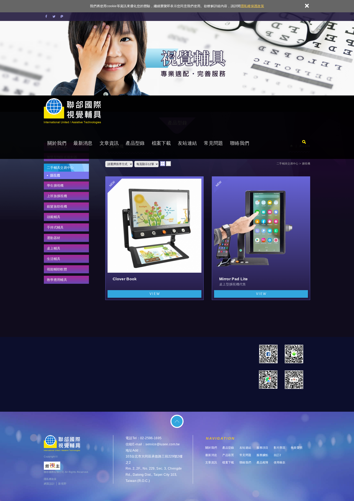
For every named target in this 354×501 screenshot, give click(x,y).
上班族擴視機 (57, 196)
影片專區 (279, 447)
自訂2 (277, 455)
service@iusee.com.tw (162, 444)
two (162, 163)
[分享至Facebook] (46, 16)
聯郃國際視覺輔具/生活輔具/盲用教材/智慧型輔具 (72, 111)
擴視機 (55, 175)
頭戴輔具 (53, 217)
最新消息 (82, 143)
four (168, 163)
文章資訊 (109, 143)
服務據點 (262, 455)
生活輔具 (53, 259)
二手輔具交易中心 (60, 167)
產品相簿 (262, 462)
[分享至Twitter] (54, 16)
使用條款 (279, 462)
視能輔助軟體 (57, 269)
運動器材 (53, 238)
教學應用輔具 (57, 280)
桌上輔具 (53, 248)
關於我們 (56, 143)
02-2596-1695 (150, 438)
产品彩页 (228, 455)
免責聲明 (296, 447)
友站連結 (187, 143)
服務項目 (262, 447)
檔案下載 (161, 143)
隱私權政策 (50, 479)
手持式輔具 (55, 227)
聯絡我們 (239, 143)
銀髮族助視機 (57, 206)
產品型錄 (135, 143)
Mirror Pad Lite (261, 238)
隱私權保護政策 (252, 6)
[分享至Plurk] (61, 16)
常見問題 (213, 143)
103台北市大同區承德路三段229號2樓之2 (154, 459)
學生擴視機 (55, 185)
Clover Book (154, 238)
